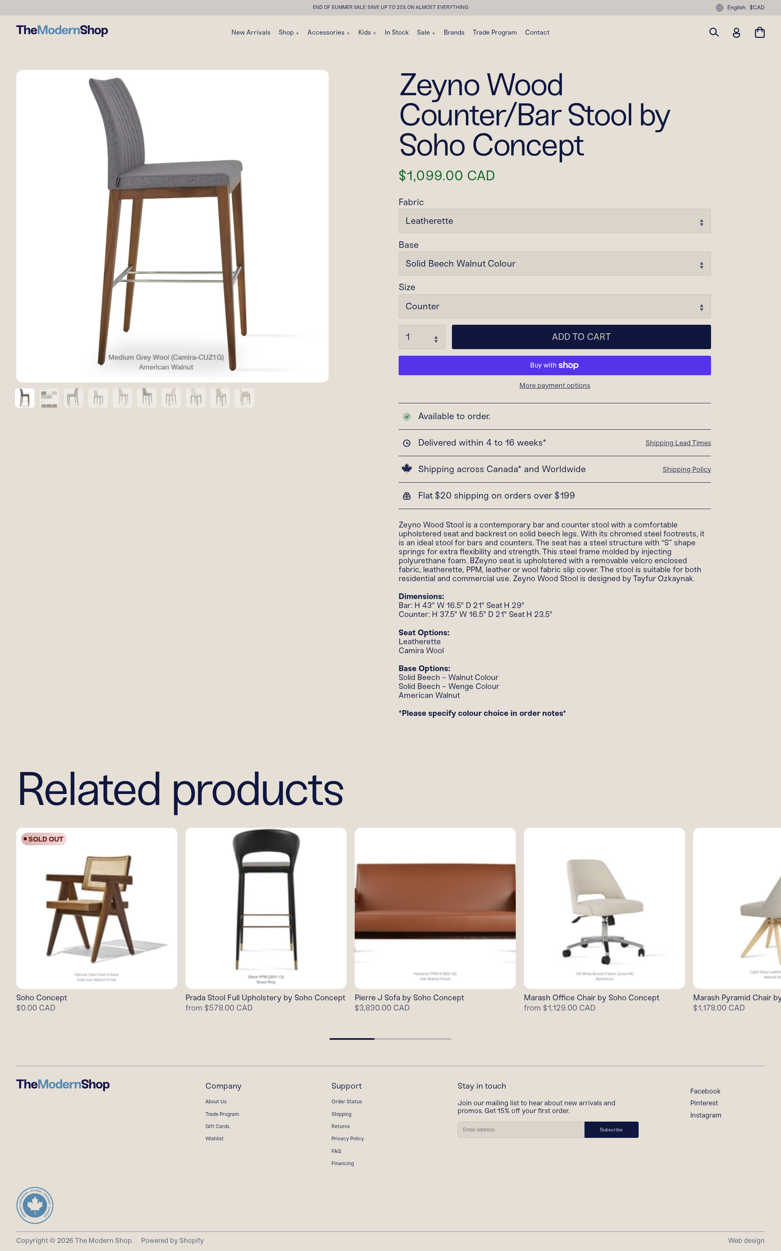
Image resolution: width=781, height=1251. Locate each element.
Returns (341, 1126)
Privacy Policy (348, 1138)
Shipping (341, 1114)
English (736, 7)
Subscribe (611, 1130)
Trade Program (495, 32)
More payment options (554, 385)
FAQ (336, 1151)
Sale (424, 32)
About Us (216, 1101)
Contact (537, 32)
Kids (365, 32)
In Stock (397, 32)
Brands (454, 32)
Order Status (347, 1101)
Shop (287, 32)
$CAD (757, 8)
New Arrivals (251, 32)
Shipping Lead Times (678, 443)
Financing (343, 1163)
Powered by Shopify (172, 1240)
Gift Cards (217, 1126)
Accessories (327, 32)
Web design (746, 1240)
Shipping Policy (687, 469)
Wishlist (214, 1138)
